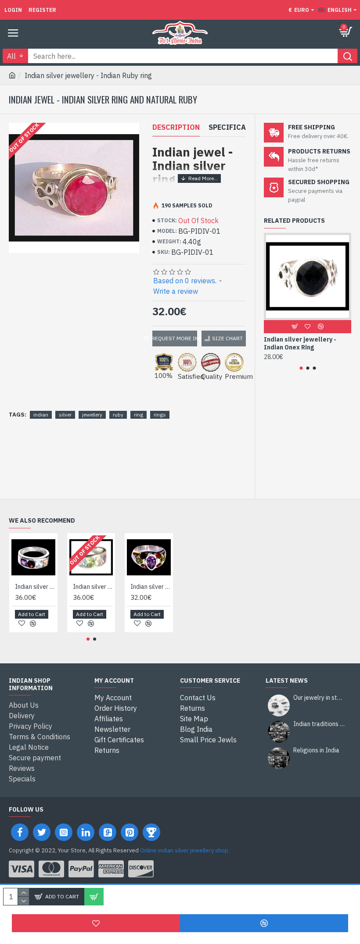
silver (65, 414)
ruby (118, 414)
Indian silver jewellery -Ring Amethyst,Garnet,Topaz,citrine (35, 587)
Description (176, 127)
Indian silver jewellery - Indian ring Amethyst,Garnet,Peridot (150, 587)
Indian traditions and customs (319, 724)
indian (40, 414)
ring (138, 414)
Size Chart (227, 338)
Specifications (238, 127)
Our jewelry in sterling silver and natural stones (319, 698)
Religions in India (316, 750)
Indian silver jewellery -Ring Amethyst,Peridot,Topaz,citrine (93, 587)
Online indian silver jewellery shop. (185, 850)
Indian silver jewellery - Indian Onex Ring (300, 343)
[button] (300, 368)
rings (160, 414)
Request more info (174, 338)
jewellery (92, 414)
